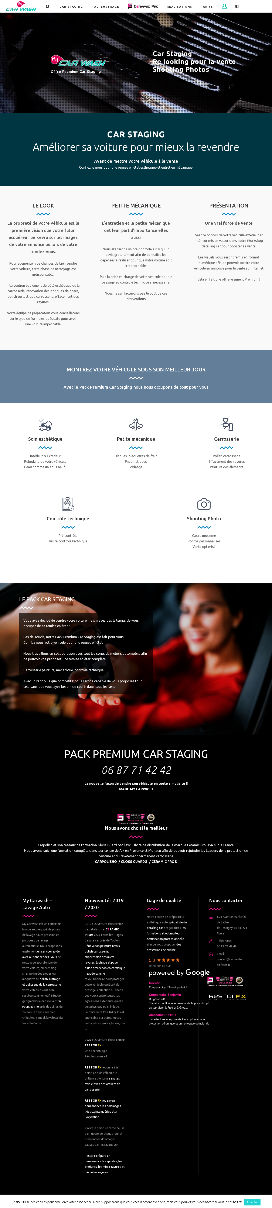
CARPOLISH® (106, 862)
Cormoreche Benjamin (165, 994)
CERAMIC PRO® (164, 862)
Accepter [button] (252, 1202)
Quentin (155, 983)
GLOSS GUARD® (134, 862)
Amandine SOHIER (162, 1015)
